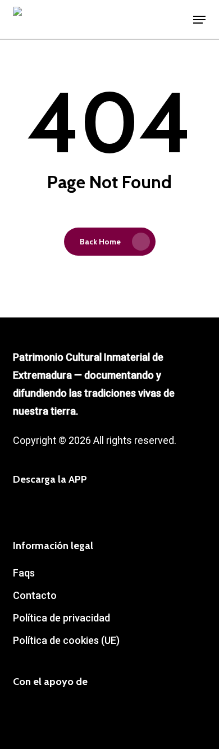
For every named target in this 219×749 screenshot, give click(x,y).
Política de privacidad (61, 618)
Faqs (24, 573)
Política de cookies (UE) (66, 640)
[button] (199, 19)
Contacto (35, 595)
